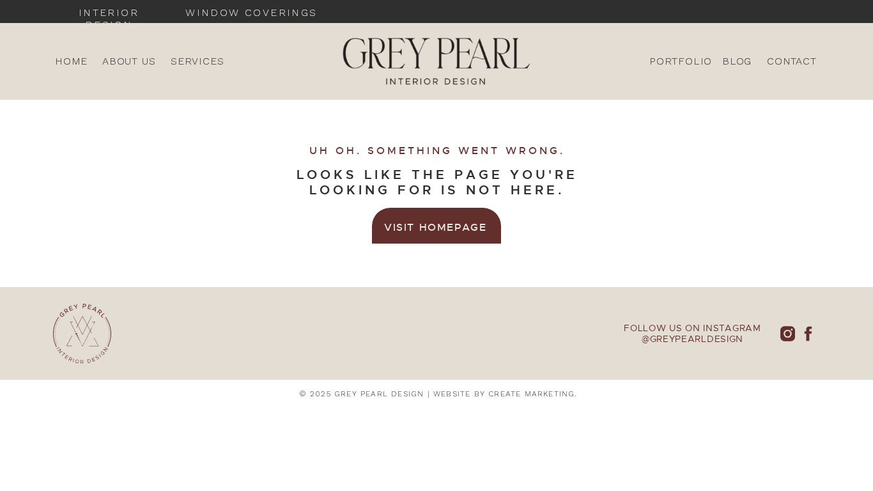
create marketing (531, 393)
